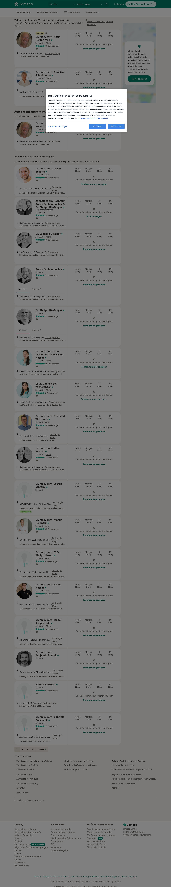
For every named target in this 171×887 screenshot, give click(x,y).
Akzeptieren (116, 126)
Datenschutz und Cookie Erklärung (94, 118)
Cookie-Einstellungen (57, 126)
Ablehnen (97, 126)
